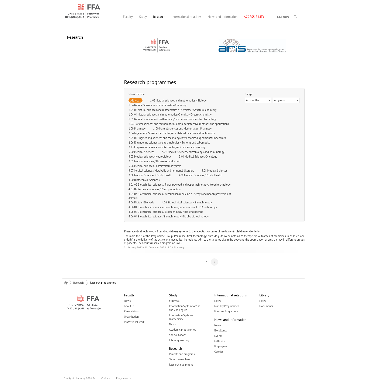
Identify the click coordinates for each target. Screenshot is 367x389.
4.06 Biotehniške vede (141, 202)
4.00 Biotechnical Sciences (144, 180)
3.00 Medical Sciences (141, 152)
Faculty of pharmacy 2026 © (79, 378)
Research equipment (181, 364)
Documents (266, 306)
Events (218, 335)
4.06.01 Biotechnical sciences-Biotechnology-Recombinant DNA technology (172, 207)
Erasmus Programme (226, 311)
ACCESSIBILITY (254, 17)
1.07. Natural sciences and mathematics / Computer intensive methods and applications (178, 123)
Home (65, 283)
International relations (186, 17)
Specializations (177, 335)
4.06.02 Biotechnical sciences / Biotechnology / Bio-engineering (165, 211)
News (127, 300)
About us (129, 306)
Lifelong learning (179, 340)
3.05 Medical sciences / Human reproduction (154, 161)
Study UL (174, 300)
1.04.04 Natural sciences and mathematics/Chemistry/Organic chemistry (170, 114)
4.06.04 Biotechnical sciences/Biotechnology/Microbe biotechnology (168, 216)
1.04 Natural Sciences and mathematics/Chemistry (157, 105)
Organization (131, 316)
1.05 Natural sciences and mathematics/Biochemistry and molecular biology (172, 119)
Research (159, 17)
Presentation (131, 311)
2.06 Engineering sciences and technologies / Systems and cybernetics (169, 142)
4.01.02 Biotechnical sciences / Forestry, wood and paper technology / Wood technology (179, 184)
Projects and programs (182, 354)
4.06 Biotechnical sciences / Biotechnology (187, 202)
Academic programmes (182, 329)
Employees (220, 346)
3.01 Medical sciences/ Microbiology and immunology (193, 152)
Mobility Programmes (226, 306)
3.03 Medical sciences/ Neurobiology (149, 156)
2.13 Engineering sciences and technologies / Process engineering (166, 147)
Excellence (220, 330)
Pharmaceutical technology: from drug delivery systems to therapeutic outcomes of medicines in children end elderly (192, 231)
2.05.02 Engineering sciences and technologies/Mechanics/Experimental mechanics (177, 138)
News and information (222, 17)
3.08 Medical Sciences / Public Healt (149, 175)
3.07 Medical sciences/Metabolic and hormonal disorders (161, 170)
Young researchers (179, 359)
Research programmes (103, 282)
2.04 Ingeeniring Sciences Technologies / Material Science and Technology (171, 133)
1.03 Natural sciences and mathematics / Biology (178, 100)
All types (135, 100)
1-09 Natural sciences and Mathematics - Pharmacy (182, 128)
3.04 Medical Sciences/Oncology (198, 156)
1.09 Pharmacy (136, 128)
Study (143, 17)
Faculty (128, 17)
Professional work (134, 322)
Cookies (218, 351)
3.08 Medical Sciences (214, 170)
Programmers (123, 378)
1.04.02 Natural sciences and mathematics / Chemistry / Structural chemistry (172, 109)
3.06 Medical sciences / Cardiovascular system (154, 166)
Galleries (219, 341)
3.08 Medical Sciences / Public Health (200, 175)
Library (264, 295)
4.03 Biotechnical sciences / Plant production (154, 189)
